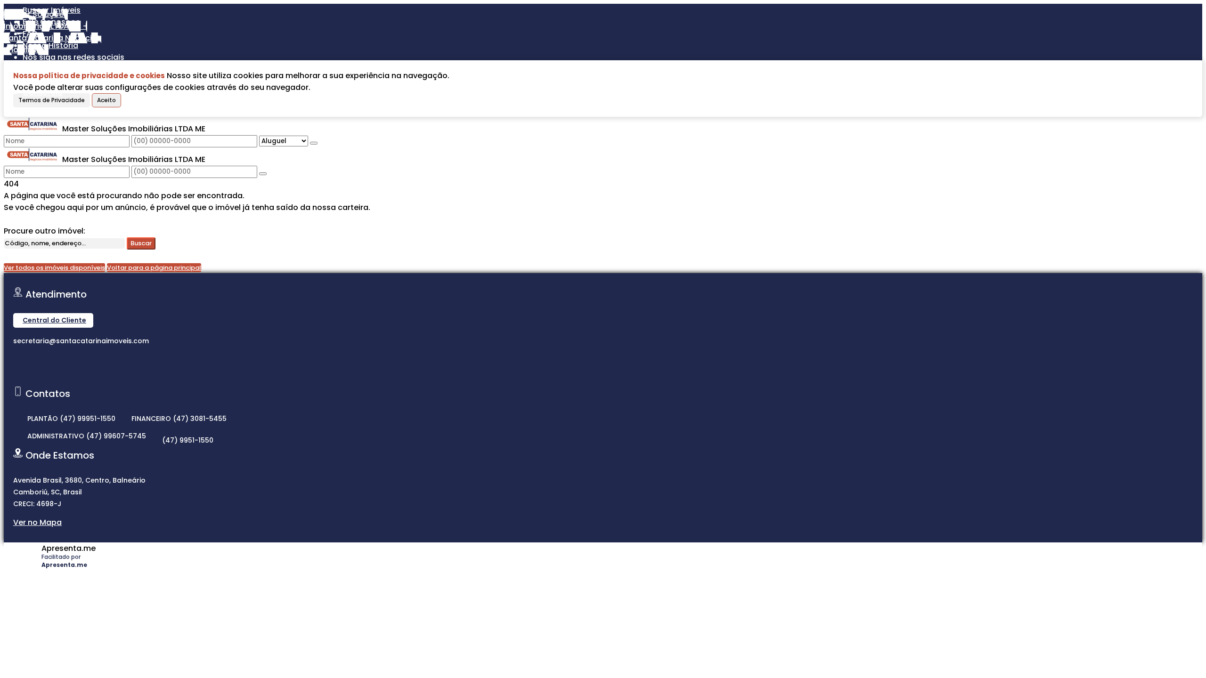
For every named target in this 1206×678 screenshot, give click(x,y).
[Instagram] (21, 362)
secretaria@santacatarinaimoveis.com (81, 341)
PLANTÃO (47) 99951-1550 (71, 418)
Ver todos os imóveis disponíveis (54, 267)
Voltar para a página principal (154, 267)
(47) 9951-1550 (187, 440)
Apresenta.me (68, 548)
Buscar (141, 243)
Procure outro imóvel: (44, 231)
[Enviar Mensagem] (263, 173)
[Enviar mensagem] (314, 143)
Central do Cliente (54, 320)
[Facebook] (21, 378)
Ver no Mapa (37, 522)
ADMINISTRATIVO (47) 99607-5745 (86, 436)
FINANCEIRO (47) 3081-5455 (179, 418)
